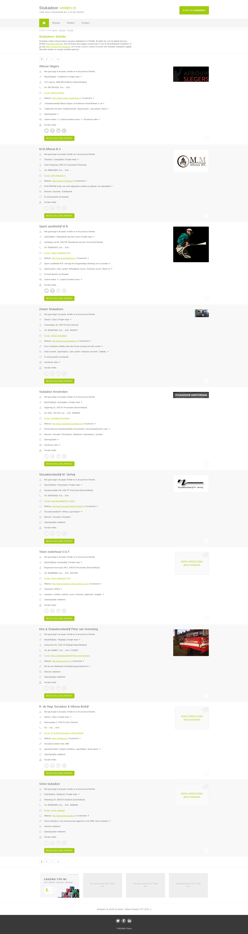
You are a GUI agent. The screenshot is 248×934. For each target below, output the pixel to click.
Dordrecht (61, 794)
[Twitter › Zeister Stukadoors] (46, 373)
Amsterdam (62, 402)
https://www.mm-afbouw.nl (63, 181)
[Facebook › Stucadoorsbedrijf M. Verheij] (52, 533)
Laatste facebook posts (71, 119)
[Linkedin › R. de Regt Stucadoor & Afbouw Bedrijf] (58, 765)
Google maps (75, 77)
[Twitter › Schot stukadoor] (46, 843)
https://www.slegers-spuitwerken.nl (66, 98)
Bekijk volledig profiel (59, 138)
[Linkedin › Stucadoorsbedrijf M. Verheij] (58, 533)
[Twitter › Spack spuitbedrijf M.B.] (46, 290)
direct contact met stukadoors (58, 47)
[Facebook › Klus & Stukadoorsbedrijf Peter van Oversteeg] (52, 688)
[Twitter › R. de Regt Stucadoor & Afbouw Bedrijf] (46, 765)
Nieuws (56, 23)
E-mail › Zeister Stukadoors (55, 336)
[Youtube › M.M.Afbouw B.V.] (64, 208)
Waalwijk (62, 640)
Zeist (54, 319)
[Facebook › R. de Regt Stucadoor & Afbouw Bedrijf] (52, 765)
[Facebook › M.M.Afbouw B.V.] (52, 208)
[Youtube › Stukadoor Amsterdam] (64, 456)
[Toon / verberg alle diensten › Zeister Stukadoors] (88, 351)
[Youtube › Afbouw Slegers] (64, 130)
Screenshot (88, 98)
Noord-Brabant (50, 77)
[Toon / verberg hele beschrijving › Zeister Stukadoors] (88, 346)
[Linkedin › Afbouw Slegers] (58, 130)
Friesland (48, 159)
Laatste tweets (51, 119)
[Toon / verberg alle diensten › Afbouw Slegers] (88, 108)
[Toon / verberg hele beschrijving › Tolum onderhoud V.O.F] (88, 589)
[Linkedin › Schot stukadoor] (58, 843)
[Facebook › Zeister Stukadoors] (52, 373)
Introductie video (92, 119)
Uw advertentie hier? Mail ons (102, 885)
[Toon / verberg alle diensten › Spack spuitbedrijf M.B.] (88, 268)
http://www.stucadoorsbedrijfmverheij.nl (68, 506)
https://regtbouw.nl (59, 738)
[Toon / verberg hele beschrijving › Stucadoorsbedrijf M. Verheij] (88, 511)
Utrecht (47, 319)
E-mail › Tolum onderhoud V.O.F (57, 578)
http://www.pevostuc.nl (61, 661)
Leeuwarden (59, 159)
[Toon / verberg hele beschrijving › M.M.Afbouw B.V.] (88, 186)
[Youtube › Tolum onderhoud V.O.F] (64, 611)
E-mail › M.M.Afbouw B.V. (55, 176)
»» (58, 59)
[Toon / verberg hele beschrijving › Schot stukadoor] (88, 821)
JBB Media (121, 928)
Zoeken (71, 23)
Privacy (129, 928)
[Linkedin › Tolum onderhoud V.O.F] (58, 611)
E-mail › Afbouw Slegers (54, 93)
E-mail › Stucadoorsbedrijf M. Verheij (59, 501)
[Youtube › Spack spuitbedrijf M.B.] (64, 290)
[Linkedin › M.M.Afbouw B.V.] (58, 208)
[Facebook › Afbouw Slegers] (52, 130)
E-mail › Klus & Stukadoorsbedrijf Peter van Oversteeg (67, 656)
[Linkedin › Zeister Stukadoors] (58, 373)
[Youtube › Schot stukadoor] (64, 843)
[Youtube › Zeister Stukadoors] (64, 373)
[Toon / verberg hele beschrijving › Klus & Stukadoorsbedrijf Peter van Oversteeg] (88, 666)
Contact (85, 23)
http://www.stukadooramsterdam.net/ (67, 424)
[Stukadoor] (44, 23)
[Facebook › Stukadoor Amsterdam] (52, 456)
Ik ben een (194, 10)
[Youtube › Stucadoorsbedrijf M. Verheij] (64, 533)
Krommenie (62, 485)
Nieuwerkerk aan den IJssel (68, 237)
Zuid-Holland (49, 237)
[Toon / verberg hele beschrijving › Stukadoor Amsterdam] (88, 429)
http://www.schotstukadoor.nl (64, 816)
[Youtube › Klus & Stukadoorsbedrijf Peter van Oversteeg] (64, 688)
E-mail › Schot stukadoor (54, 810)
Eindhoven (62, 77)
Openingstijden (51, 114)
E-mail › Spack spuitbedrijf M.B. (57, 253)
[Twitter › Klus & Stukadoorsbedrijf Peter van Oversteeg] (46, 688)
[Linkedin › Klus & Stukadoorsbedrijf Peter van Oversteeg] (58, 688)
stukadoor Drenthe (54, 44)
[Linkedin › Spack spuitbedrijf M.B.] (58, 290)
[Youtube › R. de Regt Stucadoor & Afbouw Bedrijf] (64, 765)
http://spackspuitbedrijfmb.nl (64, 258)
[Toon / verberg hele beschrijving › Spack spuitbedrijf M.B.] (88, 263)
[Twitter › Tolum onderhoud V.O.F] (46, 611)
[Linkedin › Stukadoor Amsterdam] (58, 456)
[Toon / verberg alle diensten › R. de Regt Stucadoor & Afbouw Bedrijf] (88, 749)
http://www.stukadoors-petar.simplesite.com (70, 584)
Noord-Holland (50, 402)
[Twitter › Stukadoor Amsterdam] (46, 456)
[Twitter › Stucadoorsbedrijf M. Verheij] (46, 533)
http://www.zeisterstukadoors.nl (65, 341)
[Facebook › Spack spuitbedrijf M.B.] (52, 290)
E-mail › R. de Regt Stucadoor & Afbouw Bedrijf (64, 733)
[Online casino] (61, 886)
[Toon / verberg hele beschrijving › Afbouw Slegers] (88, 103)
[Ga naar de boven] (206, 138)
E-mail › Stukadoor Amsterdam (57, 418)
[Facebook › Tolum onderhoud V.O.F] (52, 611)
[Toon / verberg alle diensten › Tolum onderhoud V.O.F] (88, 594)
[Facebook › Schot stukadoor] (52, 843)
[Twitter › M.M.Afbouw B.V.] (46, 208)
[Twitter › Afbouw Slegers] (46, 130)
